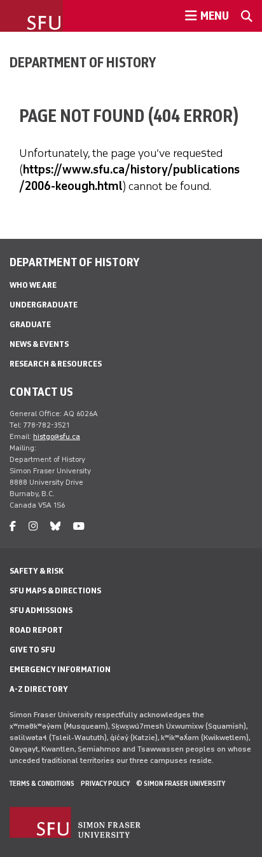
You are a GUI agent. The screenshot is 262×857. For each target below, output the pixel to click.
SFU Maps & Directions (55, 590)
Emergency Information (60, 669)
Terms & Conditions (42, 783)
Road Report (36, 629)
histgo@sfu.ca (56, 436)
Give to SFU (32, 649)
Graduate (30, 324)
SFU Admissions (41, 610)
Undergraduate (44, 304)
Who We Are (33, 285)
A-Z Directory (39, 689)
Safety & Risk (37, 570)
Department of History (83, 62)
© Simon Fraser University (180, 783)
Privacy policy (105, 783)
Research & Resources (56, 363)
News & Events (39, 344)
